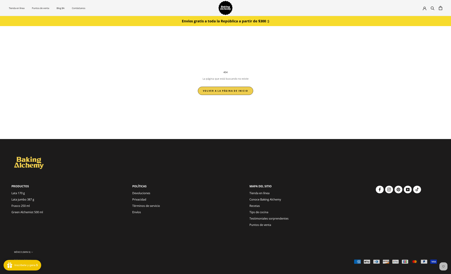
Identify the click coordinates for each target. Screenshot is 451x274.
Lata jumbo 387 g (22, 199)
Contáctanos (78, 8)
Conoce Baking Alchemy (265, 199)
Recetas (254, 206)
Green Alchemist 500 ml (27, 212)
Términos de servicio (146, 206)
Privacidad (139, 199)
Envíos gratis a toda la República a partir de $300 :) (225, 21)
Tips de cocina (258, 212)
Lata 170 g (18, 193)
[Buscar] (432, 8)
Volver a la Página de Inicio (225, 90)
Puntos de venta (40, 8)
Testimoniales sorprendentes (269, 218)
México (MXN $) (22, 252)
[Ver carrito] (440, 8)
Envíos (136, 212)
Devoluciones (141, 193)
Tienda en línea (16, 8)
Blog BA (60, 8)
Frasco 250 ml (20, 206)
